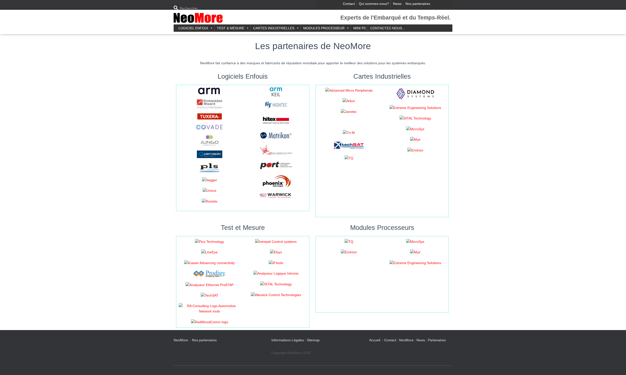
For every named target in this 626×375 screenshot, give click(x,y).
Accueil (374, 340)
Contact (349, 4)
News (397, 4)
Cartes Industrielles (273, 28)
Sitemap (313, 340)
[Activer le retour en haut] (616, 365)
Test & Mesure (230, 28)
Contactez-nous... (387, 28)
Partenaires (437, 340)
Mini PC (359, 28)
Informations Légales (287, 340)
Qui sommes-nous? (374, 4)
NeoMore (406, 340)
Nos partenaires (417, 4)
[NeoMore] (198, 18)
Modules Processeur (324, 28)
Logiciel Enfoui (193, 28)
